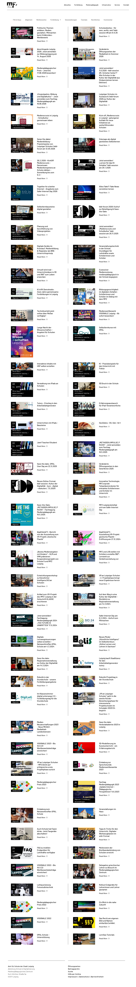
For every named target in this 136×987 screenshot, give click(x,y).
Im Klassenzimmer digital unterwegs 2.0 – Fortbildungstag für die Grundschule (47, 697)
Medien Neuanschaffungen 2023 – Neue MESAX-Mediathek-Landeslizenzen (47, 727)
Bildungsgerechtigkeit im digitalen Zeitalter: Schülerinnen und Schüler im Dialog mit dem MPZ (108, 294)
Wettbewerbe (41, 20)
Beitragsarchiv (74, 969)
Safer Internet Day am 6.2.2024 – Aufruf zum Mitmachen (108, 618)
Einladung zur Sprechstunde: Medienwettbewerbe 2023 (108, 766)
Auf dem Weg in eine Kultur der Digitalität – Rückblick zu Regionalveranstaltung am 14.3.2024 (109, 599)
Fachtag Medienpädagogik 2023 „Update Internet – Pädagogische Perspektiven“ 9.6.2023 (109, 787)
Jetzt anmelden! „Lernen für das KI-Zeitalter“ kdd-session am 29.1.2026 (108, 164)
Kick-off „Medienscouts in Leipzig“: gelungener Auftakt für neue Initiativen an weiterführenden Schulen (109, 121)
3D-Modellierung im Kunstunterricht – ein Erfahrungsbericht (108, 745)
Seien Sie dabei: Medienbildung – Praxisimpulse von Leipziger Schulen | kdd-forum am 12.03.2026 (47, 144)
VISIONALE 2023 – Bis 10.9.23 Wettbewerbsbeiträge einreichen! (46, 747)
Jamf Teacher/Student (47, 442)
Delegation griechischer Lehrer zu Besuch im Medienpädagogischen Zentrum (109, 868)
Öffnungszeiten (74, 966)
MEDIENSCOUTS (19, 127)
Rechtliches (95, 20)
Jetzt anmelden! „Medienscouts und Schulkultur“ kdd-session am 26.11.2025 (108, 230)
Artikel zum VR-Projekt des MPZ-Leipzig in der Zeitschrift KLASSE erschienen (47, 598)
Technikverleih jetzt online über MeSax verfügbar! (45, 313)
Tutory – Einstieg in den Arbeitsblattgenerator (47, 404)
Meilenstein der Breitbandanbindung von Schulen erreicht (109, 850)
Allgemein (28, 20)
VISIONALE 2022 (44, 918)
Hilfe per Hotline (74, 974)
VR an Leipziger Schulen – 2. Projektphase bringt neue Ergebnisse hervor (109, 577)
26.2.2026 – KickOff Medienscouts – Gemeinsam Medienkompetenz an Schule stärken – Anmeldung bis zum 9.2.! (46, 167)
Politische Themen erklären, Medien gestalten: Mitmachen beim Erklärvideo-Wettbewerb (46, 33)
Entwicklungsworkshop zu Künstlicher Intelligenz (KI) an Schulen (47, 579)
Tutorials (84, 20)
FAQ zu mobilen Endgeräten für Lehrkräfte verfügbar (46, 850)
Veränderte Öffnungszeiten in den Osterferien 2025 (108, 466)
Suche (70, 971)
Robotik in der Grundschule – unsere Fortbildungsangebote (46, 679)
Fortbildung (54, 20)
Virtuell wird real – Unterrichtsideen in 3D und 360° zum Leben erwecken (46, 273)
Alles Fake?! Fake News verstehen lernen (109, 187)
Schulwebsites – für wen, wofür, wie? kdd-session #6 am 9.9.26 (108, 30)
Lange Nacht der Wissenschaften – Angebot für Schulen (46, 329)
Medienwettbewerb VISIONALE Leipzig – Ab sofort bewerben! (109, 313)
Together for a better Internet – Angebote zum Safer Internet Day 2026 (47, 188)
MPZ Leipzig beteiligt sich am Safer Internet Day (108, 507)
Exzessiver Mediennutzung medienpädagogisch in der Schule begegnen (109, 273)
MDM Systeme (17, 396)
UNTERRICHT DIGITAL (82, 149)
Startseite (85, 585)
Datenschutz (84, 977)
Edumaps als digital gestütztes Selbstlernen (109, 140)
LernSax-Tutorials (106, 935)
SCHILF (85, 147)
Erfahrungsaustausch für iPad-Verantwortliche (109, 404)
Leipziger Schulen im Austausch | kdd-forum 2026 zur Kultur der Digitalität (109, 97)
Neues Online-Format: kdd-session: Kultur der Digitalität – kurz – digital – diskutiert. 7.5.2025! (47, 485)
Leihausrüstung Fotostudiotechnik (45, 886)
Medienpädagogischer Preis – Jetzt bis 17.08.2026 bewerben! (46, 70)
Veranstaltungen (71, 20)
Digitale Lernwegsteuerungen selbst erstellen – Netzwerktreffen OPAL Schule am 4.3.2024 (46, 642)
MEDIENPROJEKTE (81, 196)
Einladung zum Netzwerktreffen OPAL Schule (46, 811)
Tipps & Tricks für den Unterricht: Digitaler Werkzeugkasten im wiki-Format (108, 832)
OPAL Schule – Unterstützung (43, 936)
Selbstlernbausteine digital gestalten (46, 207)
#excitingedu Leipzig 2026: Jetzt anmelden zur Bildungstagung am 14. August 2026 (47, 52)
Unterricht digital (80, 151)
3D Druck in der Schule (108, 383)
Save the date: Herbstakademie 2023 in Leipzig (109, 724)
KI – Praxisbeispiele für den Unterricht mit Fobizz (109, 366)
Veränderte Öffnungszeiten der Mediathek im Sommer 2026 (108, 52)
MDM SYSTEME (17, 393)
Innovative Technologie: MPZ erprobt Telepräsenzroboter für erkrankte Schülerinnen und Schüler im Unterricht (109, 487)
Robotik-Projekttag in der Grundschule (108, 678)
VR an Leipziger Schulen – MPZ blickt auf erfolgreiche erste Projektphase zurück (47, 766)
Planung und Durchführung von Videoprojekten (45, 228)
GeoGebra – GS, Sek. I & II (109, 423)
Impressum (72, 977)
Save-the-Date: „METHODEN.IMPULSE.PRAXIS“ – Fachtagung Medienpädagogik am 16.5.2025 (47, 510)
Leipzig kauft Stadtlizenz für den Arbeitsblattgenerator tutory (109, 662)
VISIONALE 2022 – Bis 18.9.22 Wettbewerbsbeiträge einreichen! (46, 868)
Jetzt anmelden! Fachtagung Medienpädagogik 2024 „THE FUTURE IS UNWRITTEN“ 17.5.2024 (47, 620)
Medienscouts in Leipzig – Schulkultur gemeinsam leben (47, 117)
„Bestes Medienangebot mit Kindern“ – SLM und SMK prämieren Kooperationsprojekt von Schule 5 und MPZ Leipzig (47, 557)
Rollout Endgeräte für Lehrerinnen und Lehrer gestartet (109, 887)
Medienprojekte (26, 125)
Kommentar (108, 20)
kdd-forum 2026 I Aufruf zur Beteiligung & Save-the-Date (109, 209)
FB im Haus (17, 20)
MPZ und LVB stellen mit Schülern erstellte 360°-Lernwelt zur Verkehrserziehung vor (109, 555)
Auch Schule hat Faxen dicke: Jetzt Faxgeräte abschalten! (47, 831)
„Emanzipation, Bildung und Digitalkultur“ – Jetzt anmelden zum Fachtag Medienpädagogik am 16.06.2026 (47, 99)
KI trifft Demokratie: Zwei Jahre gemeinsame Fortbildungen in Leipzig (47, 291)
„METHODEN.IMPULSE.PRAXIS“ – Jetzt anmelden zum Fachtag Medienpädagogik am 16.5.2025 (109, 447)
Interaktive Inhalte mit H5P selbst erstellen (46, 364)
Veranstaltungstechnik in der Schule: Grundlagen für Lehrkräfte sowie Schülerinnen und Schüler (109, 252)
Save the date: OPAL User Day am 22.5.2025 (47, 465)
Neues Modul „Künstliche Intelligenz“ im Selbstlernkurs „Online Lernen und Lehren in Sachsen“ (109, 642)
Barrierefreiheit (97, 977)
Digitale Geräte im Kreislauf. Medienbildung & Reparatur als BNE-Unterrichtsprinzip (47, 249)
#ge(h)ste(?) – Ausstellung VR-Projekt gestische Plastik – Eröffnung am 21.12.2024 (109, 535)
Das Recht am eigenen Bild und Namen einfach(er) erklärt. (108, 920)
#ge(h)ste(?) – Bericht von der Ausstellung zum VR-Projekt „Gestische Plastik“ (47, 535)
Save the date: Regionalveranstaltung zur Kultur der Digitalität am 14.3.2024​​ (47, 662)
